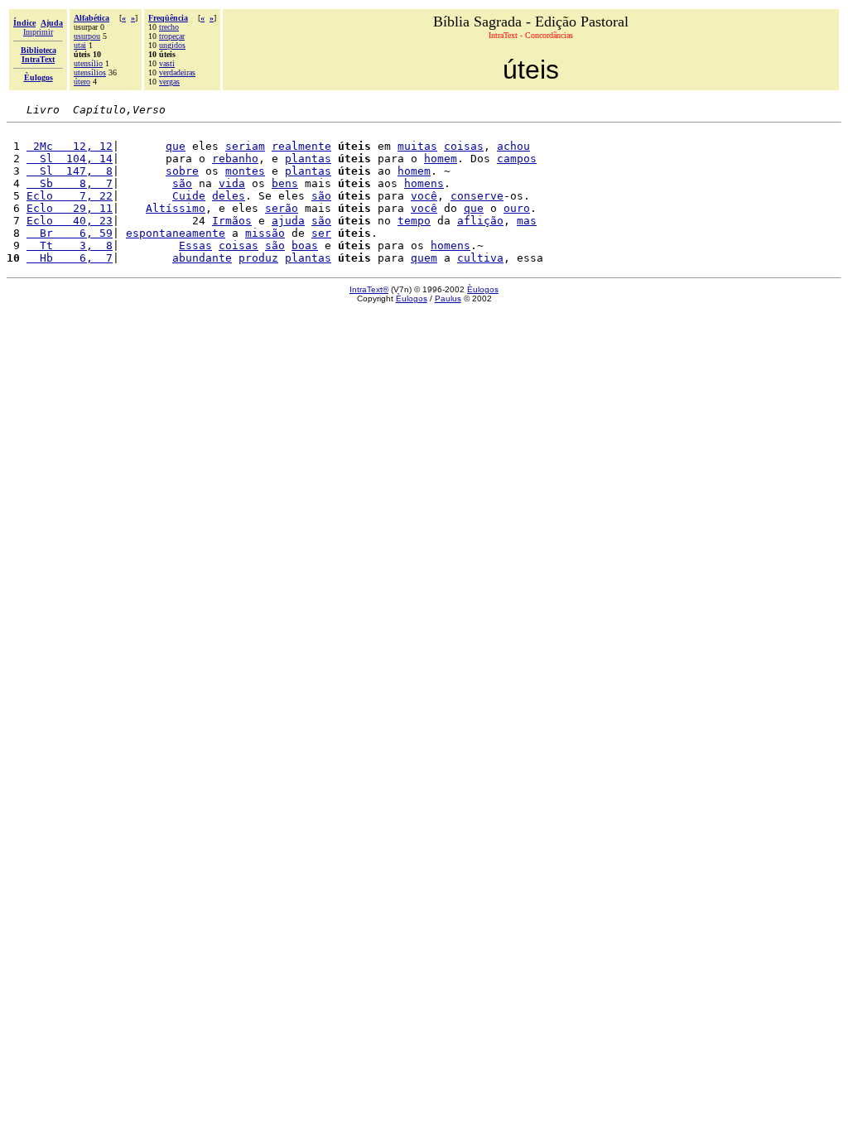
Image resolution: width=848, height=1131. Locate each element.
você (424, 196)
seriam (245, 146)
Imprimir (38, 31)
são (182, 183)
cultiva (480, 258)
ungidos (172, 45)
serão (281, 208)
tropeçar (172, 36)
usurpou (87, 36)
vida (232, 183)
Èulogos (483, 289)
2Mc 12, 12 (69, 146)
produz (258, 258)
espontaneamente (175, 233)
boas (305, 245)
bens (285, 183)
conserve (477, 196)
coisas (464, 146)
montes (245, 171)
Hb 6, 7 (69, 258)
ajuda (288, 220)
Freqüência (168, 17)
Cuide (188, 196)
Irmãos (232, 220)
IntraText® (368, 289)
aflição (480, 220)
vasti (167, 63)
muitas (417, 146)
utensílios (90, 72)
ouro (517, 208)
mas (527, 220)
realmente (301, 146)
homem (440, 158)
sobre (182, 171)
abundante (202, 258)
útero (82, 81)
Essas (195, 245)
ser (321, 233)
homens (424, 183)
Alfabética (91, 17)
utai (80, 45)
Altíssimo (175, 208)
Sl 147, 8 (69, 171)
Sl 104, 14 (69, 158)
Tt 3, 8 (69, 245)
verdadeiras (177, 72)
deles (228, 196)
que (176, 146)
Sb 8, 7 (69, 183)
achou (513, 146)
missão (265, 233)
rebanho (235, 158)
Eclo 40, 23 (69, 220)
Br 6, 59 (69, 233)
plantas (308, 158)
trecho (169, 26)
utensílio (88, 63)
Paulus (448, 298)
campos (517, 158)
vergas (169, 81)
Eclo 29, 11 (69, 208)
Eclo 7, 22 (69, 196)
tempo (414, 220)
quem (424, 258)
